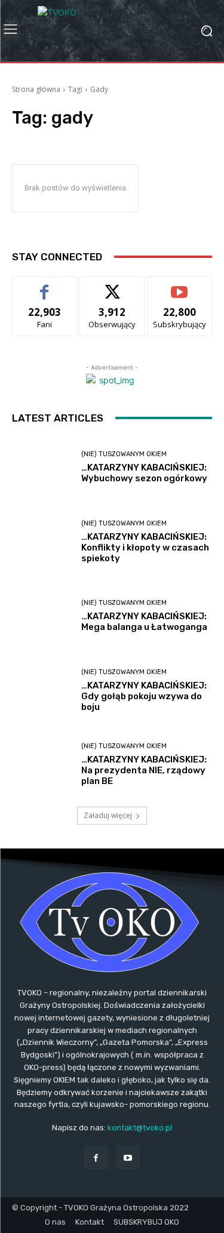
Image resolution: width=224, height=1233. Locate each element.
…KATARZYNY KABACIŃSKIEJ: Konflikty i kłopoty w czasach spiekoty (145, 547)
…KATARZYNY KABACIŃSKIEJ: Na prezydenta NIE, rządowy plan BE (144, 770)
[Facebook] (96, 1157)
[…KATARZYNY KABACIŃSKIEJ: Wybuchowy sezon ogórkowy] (42, 468)
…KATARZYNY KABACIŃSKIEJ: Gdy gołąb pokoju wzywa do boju (144, 696)
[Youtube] (128, 1157)
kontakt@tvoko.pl (140, 1127)
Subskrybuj (179, 285)
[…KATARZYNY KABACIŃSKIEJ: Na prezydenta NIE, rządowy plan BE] (42, 765)
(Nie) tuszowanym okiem (124, 454)
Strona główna (36, 89)
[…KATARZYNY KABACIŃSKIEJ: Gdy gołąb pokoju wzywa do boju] (42, 690)
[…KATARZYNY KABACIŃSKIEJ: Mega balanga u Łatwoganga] (42, 616)
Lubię (44, 285)
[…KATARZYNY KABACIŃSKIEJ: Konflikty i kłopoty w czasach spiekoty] (42, 542)
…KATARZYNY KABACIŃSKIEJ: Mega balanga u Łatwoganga (144, 621)
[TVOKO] (112, 31)
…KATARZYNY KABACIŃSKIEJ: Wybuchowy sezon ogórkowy (144, 473)
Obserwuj (112, 285)
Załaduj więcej (108, 815)
